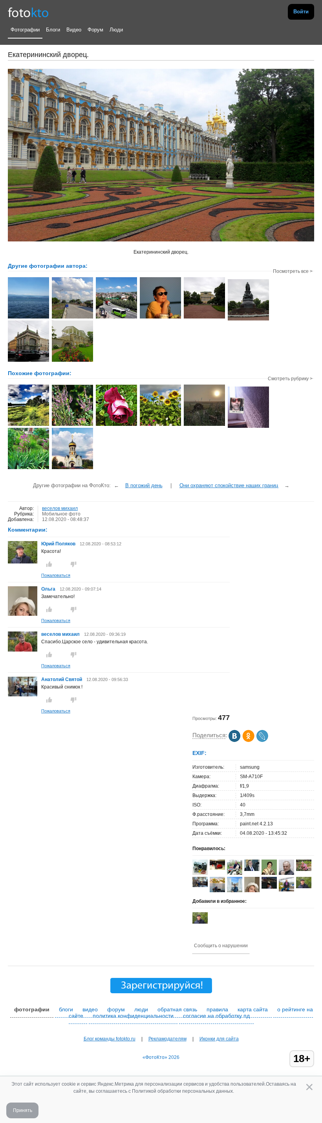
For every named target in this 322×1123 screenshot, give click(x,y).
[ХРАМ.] (72, 468)
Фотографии (25, 30)
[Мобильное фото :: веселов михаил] (72, 317)
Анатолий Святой (62, 679)
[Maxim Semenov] (200, 873)
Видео (73, 30)
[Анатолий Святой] (22, 695)
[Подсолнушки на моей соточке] (160, 425)
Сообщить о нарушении (221, 945)
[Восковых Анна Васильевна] (303, 869)
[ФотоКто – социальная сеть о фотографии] (28, 12)
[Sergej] (252, 869)
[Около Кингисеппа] (28, 425)
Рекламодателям (167, 1039)
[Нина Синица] (269, 874)
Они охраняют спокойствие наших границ (228, 485)
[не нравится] (73, 564)
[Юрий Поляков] (22, 562)
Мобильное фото (61, 514)
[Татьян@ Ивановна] (269, 887)
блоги (66, 1009)
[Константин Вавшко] (286, 890)
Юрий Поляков (58, 544)
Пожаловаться (55, 575)
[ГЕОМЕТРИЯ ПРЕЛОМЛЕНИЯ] (248, 427)
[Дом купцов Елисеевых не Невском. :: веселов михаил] (28, 361)
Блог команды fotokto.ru (109, 1039)
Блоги (53, 30)
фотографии (31, 1009)
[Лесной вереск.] (72, 425)
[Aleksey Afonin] (286, 873)
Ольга (49, 589)
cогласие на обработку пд (216, 1016)
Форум (95, 30)
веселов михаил (60, 508)
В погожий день (144, 485)
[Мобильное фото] (116, 425)
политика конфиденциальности (133, 1016)
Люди (116, 30)
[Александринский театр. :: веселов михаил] (204, 317)
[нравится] (49, 564)
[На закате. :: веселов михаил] (160, 317)
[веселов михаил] (22, 650)
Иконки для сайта (219, 1039)
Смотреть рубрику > (290, 378)
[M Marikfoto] (217, 868)
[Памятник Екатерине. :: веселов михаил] (248, 319)
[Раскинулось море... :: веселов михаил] (28, 317)
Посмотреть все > (293, 271)
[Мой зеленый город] (28, 468)
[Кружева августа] (204, 425)
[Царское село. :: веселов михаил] (72, 361)
